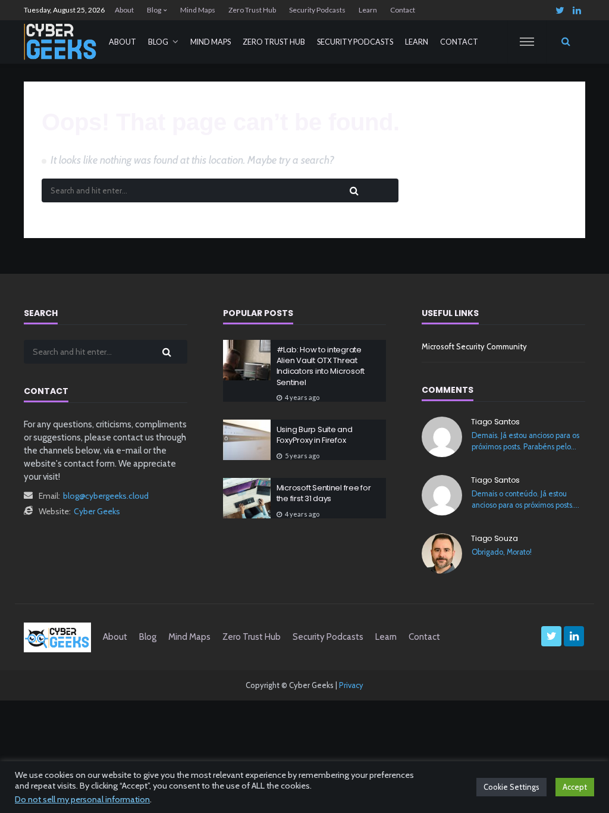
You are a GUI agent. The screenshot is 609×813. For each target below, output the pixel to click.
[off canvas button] (527, 41)
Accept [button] (575, 787)
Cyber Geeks (97, 511)
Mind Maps (197, 9)
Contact (402, 9)
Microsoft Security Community (474, 346)
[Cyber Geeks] (60, 42)
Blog (154, 9)
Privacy (351, 685)
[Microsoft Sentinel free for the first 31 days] (247, 498)
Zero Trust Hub (252, 9)
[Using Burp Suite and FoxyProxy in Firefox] (247, 440)
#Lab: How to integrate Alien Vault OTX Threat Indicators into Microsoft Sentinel (321, 366)
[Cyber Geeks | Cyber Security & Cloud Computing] (57, 636)
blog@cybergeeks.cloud (106, 495)
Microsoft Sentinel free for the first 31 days (324, 493)
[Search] (565, 41)
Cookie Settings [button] (511, 787)
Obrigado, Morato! (502, 552)
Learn (368, 9)
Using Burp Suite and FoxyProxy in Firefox (315, 435)
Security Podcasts (317, 9)
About (124, 9)
